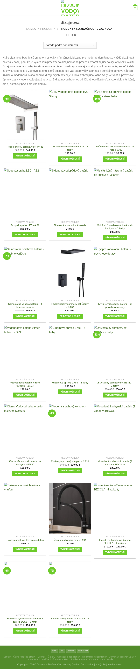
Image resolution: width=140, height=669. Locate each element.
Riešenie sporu (79, 659)
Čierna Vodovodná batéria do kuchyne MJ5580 (25, 463)
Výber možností (25, 156)
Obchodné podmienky (68, 657)
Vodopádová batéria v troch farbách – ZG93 (25, 384)
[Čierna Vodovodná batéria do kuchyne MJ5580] (25, 429)
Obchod (42, 657)
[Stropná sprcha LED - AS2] (25, 193)
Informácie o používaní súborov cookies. (48, 659)
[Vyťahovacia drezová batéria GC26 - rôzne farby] (115, 115)
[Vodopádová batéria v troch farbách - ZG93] (25, 351)
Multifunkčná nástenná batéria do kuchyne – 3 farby (115, 227)
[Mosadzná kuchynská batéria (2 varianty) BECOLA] (115, 429)
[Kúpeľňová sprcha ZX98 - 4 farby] (70, 351)
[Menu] (5, 8)
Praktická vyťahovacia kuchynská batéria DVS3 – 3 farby (25, 620)
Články (51, 657)
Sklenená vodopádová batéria (70, 225)
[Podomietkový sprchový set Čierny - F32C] (70, 272)
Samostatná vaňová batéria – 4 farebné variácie (25, 305)
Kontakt (7, 657)
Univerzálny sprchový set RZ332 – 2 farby (115, 384)
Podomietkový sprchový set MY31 (25, 146)
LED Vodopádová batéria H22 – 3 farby (70, 148)
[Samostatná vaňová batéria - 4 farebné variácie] (25, 272)
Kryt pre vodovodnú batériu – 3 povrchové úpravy (115, 305)
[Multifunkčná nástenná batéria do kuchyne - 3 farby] (115, 193)
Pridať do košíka (25, 234)
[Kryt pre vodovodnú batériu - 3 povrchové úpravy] (115, 272)
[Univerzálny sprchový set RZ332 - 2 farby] (115, 351)
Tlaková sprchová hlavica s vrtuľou (25, 540)
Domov (31, 28)
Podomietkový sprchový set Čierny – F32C (70, 305)
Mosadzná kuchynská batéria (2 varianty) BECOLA (115, 463)
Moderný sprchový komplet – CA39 (70, 461)
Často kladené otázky (24, 657)
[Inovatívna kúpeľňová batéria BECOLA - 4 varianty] (115, 508)
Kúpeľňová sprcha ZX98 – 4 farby (70, 382)
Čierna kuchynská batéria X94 (70, 540)
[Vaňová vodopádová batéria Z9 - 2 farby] (70, 587)
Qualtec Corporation (83, 664)
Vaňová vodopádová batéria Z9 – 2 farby (70, 620)
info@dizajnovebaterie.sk (109, 664)
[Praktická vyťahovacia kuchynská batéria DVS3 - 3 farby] (25, 587)
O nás (110, 659)
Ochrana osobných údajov (122, 657)
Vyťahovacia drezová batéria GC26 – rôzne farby (115, 148)
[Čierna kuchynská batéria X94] (70, 508)
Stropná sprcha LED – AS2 (25, 225)
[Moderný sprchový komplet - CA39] (70, 429)
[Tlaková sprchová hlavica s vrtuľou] (25, 508)
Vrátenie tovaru (97, 659)
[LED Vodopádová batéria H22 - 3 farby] (70, 115)
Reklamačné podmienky (94, 657)
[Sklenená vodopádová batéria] (70, 193)
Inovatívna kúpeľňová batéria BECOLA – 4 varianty (115, 542)
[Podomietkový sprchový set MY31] (25, 115)
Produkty (48, 28)
